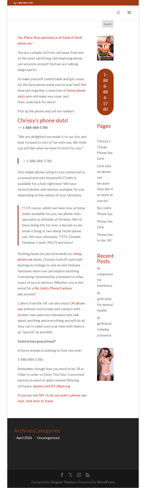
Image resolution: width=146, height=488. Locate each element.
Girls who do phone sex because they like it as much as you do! (105, 183)
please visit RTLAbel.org (51, 386)
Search (108, 24)
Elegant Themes (63, 482)
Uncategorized (48, 438)
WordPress (106, 482)
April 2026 (24, 438)
